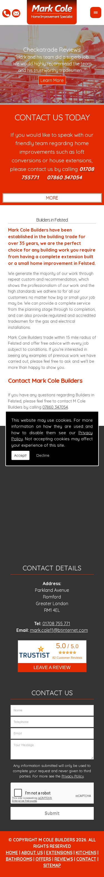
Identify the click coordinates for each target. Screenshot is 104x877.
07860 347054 (55, 407)
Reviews (63, 859)
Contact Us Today (52, 117)
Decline (42, 455)
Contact (86, 859)
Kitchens (86, 852)
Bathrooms (19, 859)
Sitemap (52, 865)
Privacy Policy (73, 776)
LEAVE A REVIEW (52, 667)
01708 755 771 (56, 623)
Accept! (20, 455)
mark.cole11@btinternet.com (59, 630)
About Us (32, 852)
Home (12, 852)
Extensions (59, 852)
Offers (43, 859)
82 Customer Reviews (67, 657)
